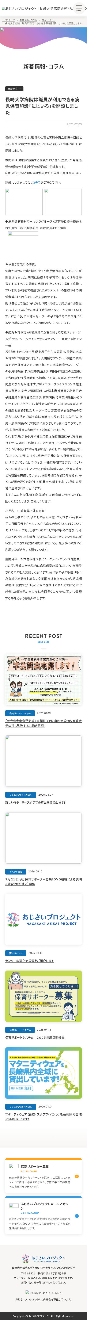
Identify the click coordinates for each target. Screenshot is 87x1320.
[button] (79, 8)
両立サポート (48, 20)
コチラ (36, 182)
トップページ (8, 20)
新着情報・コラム (28, 20)
